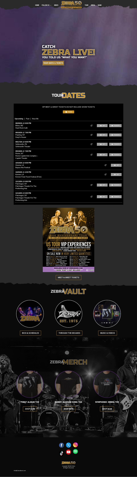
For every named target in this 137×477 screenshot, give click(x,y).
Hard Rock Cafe (21, 128)
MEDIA (93, 5)
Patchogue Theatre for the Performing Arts (25, 187)
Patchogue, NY (21, 184)
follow (70, 112)
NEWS (56, 5)
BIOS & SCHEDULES (30, 333)
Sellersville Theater (22, 146)
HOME (37, 5)
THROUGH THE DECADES (69, 333)
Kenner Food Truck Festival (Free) (28, 177)
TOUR (86, 5)
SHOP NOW (30, 409)
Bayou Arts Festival (22, 167)
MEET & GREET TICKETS (68, 277)
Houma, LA (19, 165)
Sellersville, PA (21, 144)
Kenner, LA (19, 174)
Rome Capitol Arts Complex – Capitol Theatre (26, 157)
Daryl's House (20, 137)
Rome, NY (19, 153)
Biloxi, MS (19, 126)
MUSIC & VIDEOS (107, 333)
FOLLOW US (45, 5)
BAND (100, 5)
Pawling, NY (20, 135)
